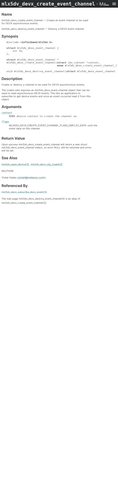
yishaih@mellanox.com (30, 177)
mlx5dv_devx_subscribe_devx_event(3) (24, 192)
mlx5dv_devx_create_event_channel (56, 4)
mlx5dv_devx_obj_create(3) (47, 164)
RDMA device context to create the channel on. (43, 116)
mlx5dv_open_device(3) (15, 164)
